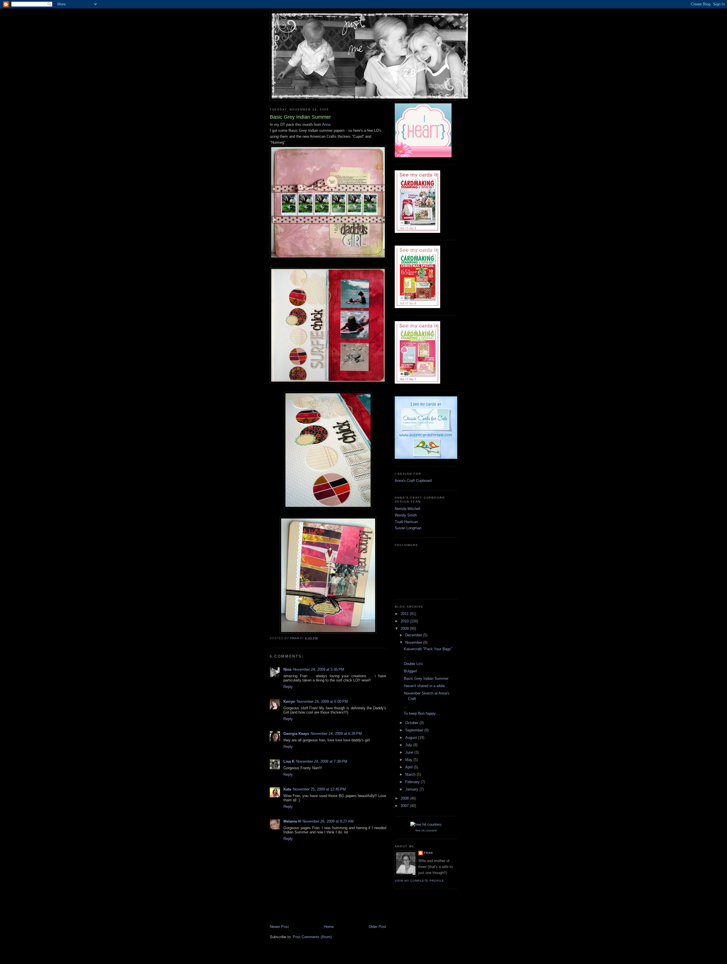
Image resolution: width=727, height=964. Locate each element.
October (412, 723)
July (409, 745)
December (414, 635)
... (405, 706)
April (409, 767)
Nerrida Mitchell (407, 509)
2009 (405, 628)
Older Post (377, 927)
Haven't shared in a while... (426, 686)
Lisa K (288, 761)
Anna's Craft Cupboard (413, 480)
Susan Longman (408, 528)
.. (405, 656)
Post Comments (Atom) (312, 937)
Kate (287, 789)
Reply (288, 687)
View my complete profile (419, 880)
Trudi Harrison (406, 522)
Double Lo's (413, 664)
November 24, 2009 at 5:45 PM (318, 669)
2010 (405, 621)
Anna (326, 124)
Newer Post (279, 927)
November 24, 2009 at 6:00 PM (322, 701)
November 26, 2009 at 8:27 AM (328, 821)
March (411, 774)
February (413, 782)
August (411, 737)
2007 (405, 806)
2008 (405, 798)
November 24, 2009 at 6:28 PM (336, 733)
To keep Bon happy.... (422, 713)
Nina (287, 669)
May (409, 760)
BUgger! (410, 671)
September (414, 730)
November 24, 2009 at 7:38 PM (321, 761)
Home (329, 927)
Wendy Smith (406, 515)
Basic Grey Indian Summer (426, 678)
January (412, 789)
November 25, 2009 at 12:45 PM (319, 789)
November (414, 642)
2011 (405, 614)
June (409, 752)
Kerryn (289, 701)
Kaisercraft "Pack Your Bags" (428, 649)
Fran (428, 852)
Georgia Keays (296, 733)
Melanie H (292, 821)
